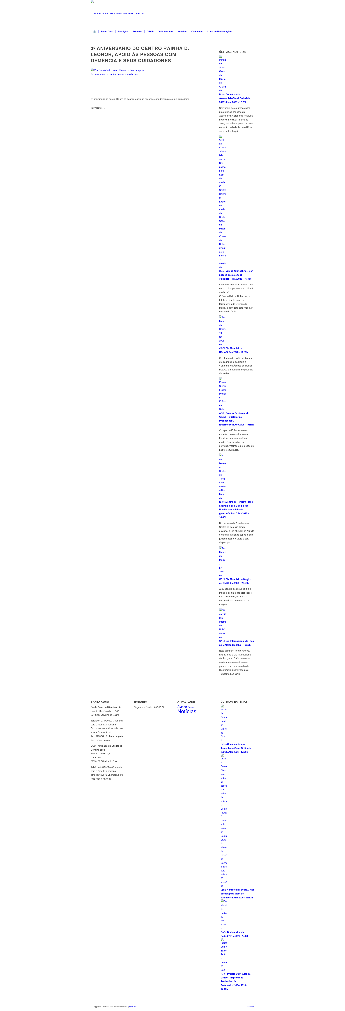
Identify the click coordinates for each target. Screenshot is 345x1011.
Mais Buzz (133, 1006)
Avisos (182, 706)
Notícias (186, 711)
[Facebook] (251, 13)
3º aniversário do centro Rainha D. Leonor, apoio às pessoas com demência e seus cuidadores (140, 54)
